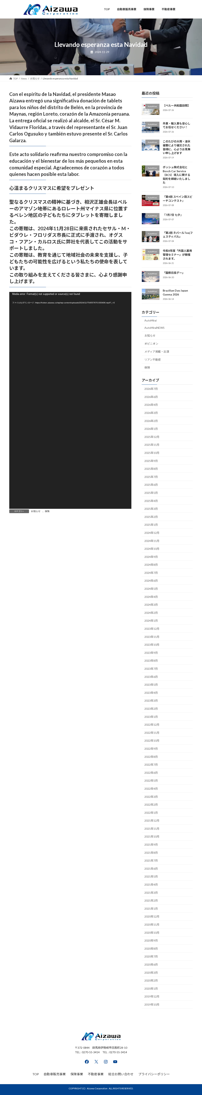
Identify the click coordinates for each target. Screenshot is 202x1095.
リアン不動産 (152, 359)
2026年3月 (151, 412)
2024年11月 (151, 540)
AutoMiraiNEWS (154, 327)
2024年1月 (151, 620)
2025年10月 (151, 452)
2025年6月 (151, 484)
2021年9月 (151, 844)
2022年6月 (151, 772)
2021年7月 (151, 860)
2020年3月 (151, 972)
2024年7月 (151, 572)
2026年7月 (151, 388)
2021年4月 (151, 884)
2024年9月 (151, 556)
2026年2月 (151, 420)
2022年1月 (151, 812)
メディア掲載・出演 (156, 351)
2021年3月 (151, 892)
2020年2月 (151, 980)
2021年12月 (151, 820)
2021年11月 (151, 828)
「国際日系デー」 (174, 272)
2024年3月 (151, 604)
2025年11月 (151, 444)
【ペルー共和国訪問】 (176, 105)
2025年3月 (151, 508)
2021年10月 (151, 836)
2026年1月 (151, 428)
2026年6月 (151, 396)
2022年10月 (151, 740)
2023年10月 (151, 644)
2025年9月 (151, 460)
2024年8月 (151, 564)
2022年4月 (151, 788)
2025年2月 (151, 516)
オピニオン (151, 343)
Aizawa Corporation (97, 1088)
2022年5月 (151, 780)
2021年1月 (151, 908)
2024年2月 (151, 612)
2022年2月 (151, 804)
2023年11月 (151, 636)
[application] (70, 400)
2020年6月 (151, 964)
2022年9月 (151, 748)
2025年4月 (151, 500)
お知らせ (35, 511)
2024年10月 (151, 548)
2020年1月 (151, 988)
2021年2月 (151, 900)
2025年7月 (151, 476)
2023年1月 (151, 716)
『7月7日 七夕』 (173, 214)
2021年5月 (151, 876)
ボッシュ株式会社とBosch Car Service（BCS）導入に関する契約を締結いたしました (176, 174)
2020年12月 (151, 916)
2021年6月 (151, 868)
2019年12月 (151, 996)
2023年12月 (151, 628)
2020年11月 (151, 924)
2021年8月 (151, 852)
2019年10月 (151, 1004)
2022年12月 (151, 724)
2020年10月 (151, 932)
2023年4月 (151, 692)
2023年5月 (151, 684)
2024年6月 (151, 580)
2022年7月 (151, 764)
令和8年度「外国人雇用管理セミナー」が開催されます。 (177, 254)
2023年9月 (151, 652)
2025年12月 (151, 436)
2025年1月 (151, 524)
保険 (47, 511)
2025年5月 (151, 492)
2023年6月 (151, 676)
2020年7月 (151, 956)
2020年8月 (151, 948)
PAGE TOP (193, 1058)
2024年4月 (151, 596)
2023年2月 (151, 708)
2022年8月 (151, 756)
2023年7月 (151, 668)
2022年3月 (151, 796)
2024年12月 (151, 532)
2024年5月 (151, 588)
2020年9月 (151, 940)
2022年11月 (151, 732)
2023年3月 (151, 700)
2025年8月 (151, 468)
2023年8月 (151, 660)
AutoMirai (150, 320)
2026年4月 (151, 404)
